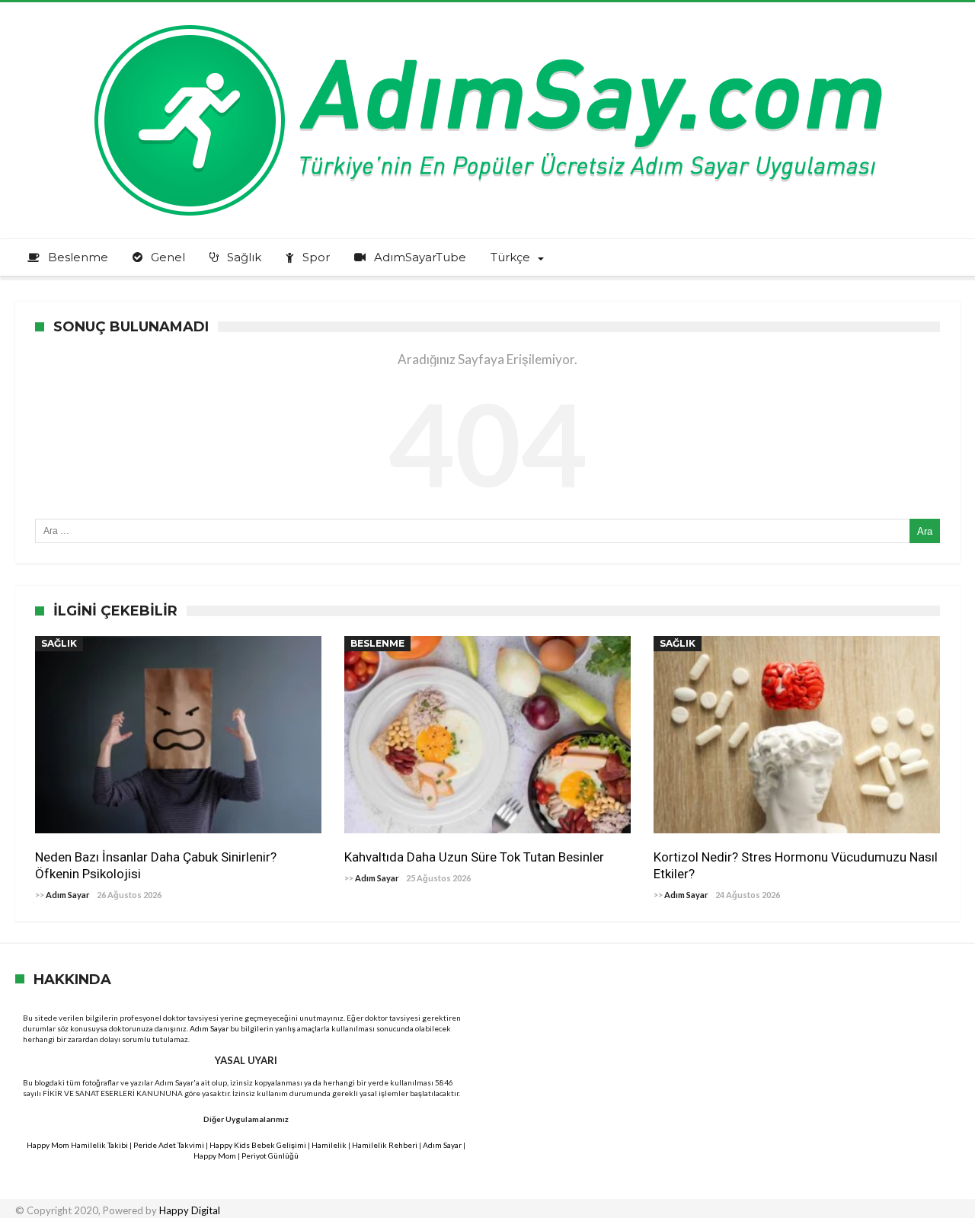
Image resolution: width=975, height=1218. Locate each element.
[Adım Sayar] (487, 25)
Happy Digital (189, 1210)
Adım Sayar (68, 895)
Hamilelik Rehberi (384, 1144)
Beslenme (377, 643)
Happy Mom (214, 1155)
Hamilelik (329, 1144)
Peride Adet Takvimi (168, 1144)
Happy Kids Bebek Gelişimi (257, 1144)
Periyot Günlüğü (270, 1155)
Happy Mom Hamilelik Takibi (77, 1144)
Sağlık (59, 643)
